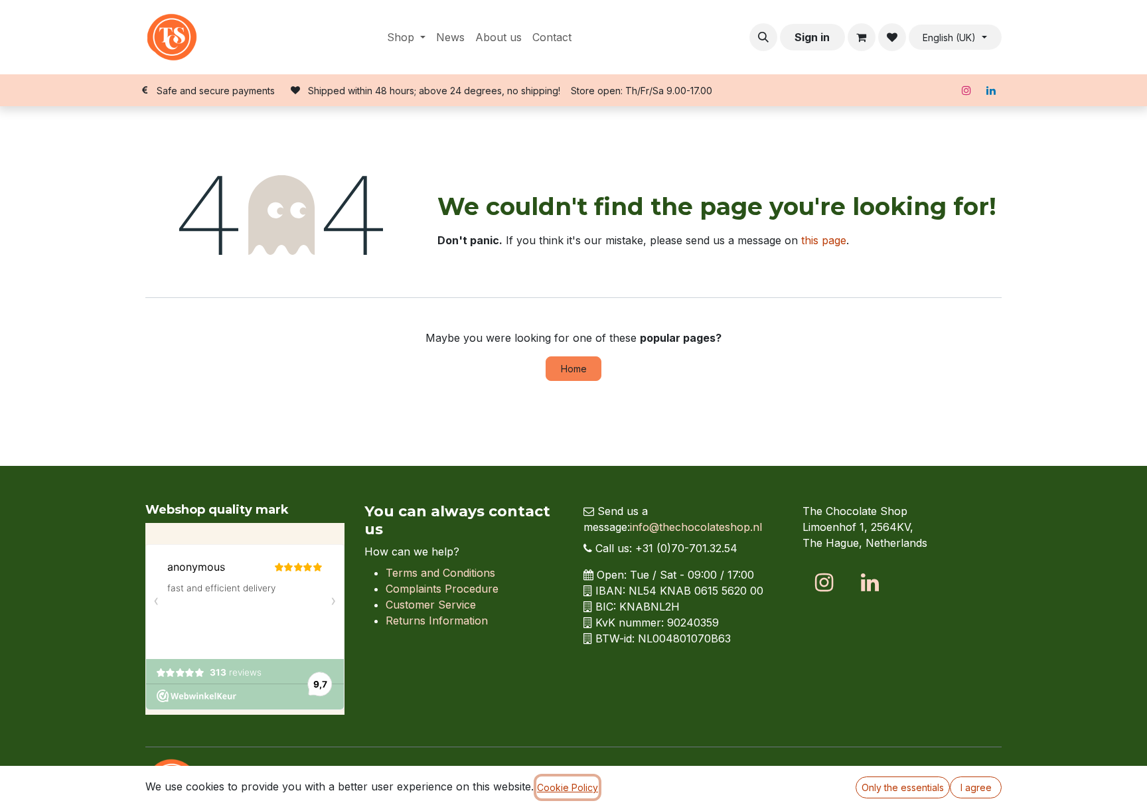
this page (823, 240)
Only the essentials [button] (903, 787)
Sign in (812, 37)
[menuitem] (406, 37)
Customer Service (431, 604)
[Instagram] (966, 90)
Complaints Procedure (442, 588)
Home (574, 368)
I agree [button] (976, 787)
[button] (763, 37)
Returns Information (437, 620)
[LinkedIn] (991, 90)
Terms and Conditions (440, 572)
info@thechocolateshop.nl (696, 527)
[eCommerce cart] (862, 37)
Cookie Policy (567, 787)
